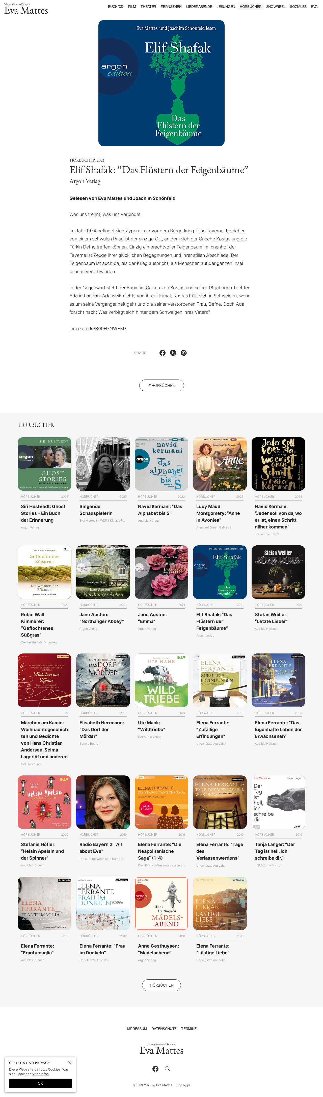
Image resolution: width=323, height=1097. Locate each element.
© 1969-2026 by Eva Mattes (152, 1085)
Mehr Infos (40, 1074)
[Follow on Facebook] (155, 1069)
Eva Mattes (26, 10)
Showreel (276, 7)
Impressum (136, 1029)
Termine (189, 1029)
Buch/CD (115, 7)
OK (40, 1083)
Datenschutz (164, 1029)
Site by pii (184, 1085)
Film (132, 7)
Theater (148, 7)
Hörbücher (250, 7)
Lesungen (226, 7)
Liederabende (199, 7)
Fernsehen (171, 7)
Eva (314, 7)
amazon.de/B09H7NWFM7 (98, 328)
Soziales (298, 7)
